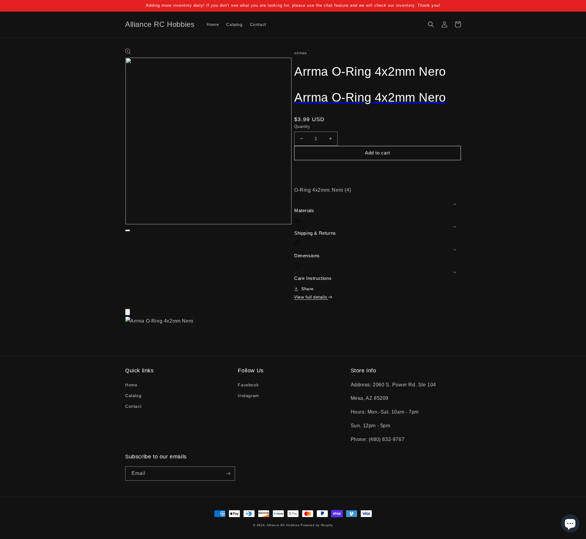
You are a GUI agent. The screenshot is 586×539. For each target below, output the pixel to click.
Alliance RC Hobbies (283, 525)
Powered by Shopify (317, 525)
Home (131, 384)
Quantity (302, 126)
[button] (431, 24)
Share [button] (307, 288)
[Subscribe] (228, 473)
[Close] (127, 312)
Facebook (248, 384)
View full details (311, 297)
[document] (293, 323)
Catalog (133, 395)
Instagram (248, 395)
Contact (133, 406)
